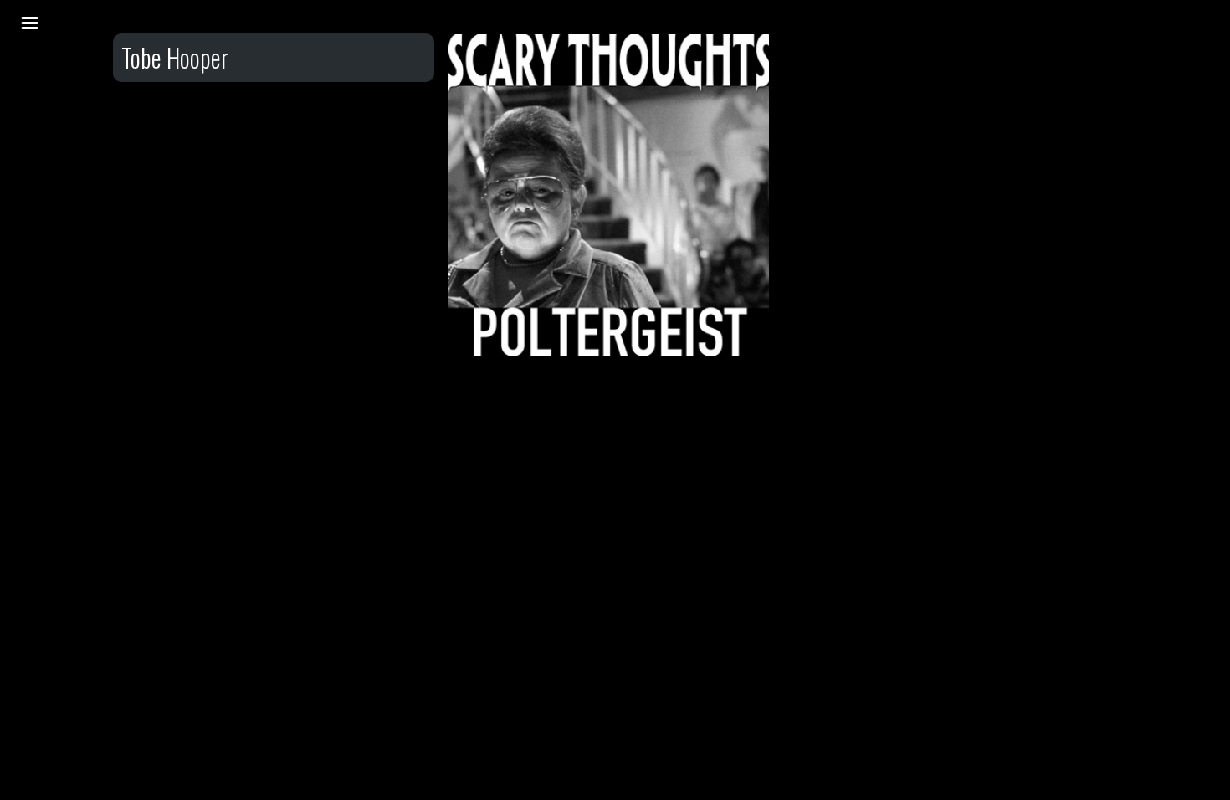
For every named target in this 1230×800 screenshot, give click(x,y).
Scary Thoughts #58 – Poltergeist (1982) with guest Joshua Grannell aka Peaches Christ (609, 123)
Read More (609, 205)
